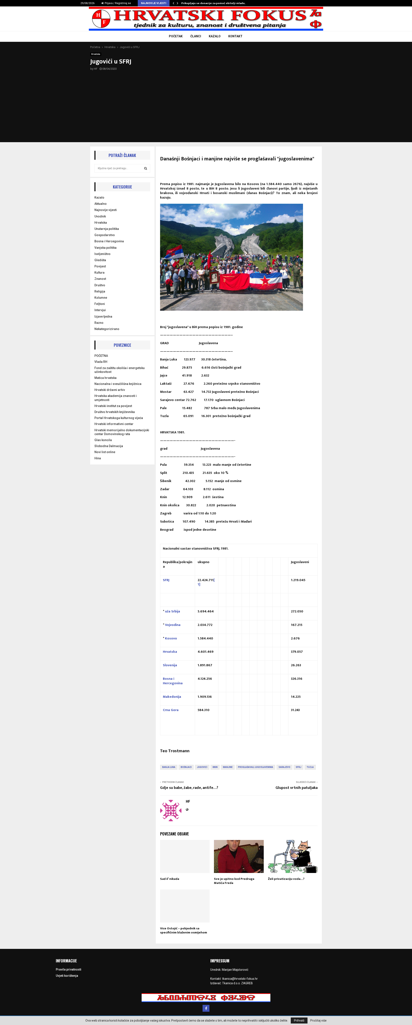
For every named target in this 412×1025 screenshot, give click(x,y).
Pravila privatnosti (68, 969)
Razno (98, 322)
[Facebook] (206, 1008)
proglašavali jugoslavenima (255, 767)
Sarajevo (284, 767)
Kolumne (100, 297)
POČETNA (101, 355)
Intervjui (100, 310)
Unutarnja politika (106, 229)
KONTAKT (235, 36)
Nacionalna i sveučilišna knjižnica (117, 384)
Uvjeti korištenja (67, 975)
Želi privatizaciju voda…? (286, 879)
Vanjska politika (105, 247)
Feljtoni (99, 304)
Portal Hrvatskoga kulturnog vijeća (118, 418)
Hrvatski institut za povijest (113, 406)
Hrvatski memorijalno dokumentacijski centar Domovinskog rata (121, 432)
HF (95, 68)
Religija (99, 291)
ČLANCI (195, 36)
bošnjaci (186, 767)
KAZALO (215, 36)
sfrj (298, 767)
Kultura (99, 272)
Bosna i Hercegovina (109, 241)
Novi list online (104, 452)
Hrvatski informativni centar (113, 424)
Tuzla (310, 767)
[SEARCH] (145, 168)
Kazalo (99, 197)
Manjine (228, 767)
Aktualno (100, 203)
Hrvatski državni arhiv (109, 390)
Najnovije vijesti (105, 210)
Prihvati (299, 1020)
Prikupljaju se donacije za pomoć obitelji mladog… (215, 3)
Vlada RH (100, 361)
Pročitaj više (318, 1020)
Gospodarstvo (104, 235)
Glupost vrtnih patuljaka (297, 788)
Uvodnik (100, 216)
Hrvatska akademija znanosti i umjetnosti (115, 397)
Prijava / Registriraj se (117, 3)
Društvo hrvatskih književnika (114, 412)
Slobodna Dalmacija (108, 446)
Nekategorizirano (106, 329)
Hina (97, 458)
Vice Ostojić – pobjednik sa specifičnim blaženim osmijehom (183, 930)
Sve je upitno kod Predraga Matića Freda (234, 881)
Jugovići (202, 767)
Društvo (99, 285)
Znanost (100, 278)
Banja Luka (168, 767)
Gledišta (100, 260)
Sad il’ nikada (169, 879)
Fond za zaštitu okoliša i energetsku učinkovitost (119, 370)
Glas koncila (103, 440)
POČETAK (176, 36)
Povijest (100, 266)
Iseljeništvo (102, 254)
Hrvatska (95, 54)
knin (215, 767)
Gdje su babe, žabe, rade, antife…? (189, 788)
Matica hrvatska (105, 378)
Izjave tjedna (103, 316)
